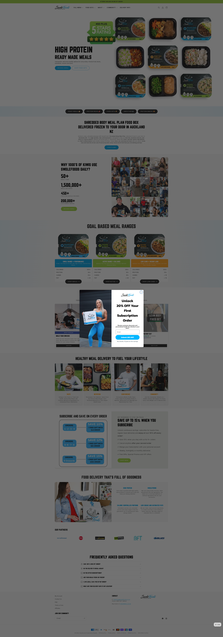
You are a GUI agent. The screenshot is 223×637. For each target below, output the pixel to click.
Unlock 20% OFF (127, 337)
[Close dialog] (141, 292)
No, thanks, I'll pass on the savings (127, 341)
